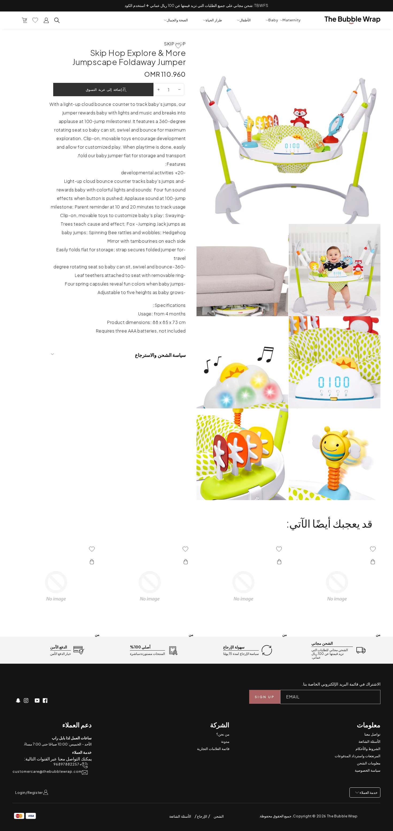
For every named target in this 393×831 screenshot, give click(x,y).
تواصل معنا (372, 734)
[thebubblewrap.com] (352, 20)
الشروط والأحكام (368, 749)
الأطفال (245, 20)
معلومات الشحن (368, 763)
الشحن (219, 816)
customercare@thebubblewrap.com (47, 772)
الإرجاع (201, 816)
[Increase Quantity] (158, 89)
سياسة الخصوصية (367, 770)
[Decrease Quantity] (179, 89)
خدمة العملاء (368, 792)
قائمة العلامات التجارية (213, 749)
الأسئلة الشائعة (369, 741)
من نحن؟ (222, 734)
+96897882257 (67, 764)
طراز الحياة (214, 20)
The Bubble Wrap (342, 816)
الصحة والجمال (177, 20)
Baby (273, 20)
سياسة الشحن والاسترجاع (160, 355)
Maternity (292, 20)
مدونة (225, 741)
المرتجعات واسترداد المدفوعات (357, 756)
